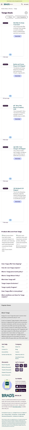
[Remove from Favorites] (10, 55)
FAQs (3, 347)
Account (26, 4)
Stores (10, 8)
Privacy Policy (8, 414)
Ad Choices (14, 414)
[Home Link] (8, 4)
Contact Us (5, 349)
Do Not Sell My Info (7, 354)
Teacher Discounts (6, 370)
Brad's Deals (4, 8)
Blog (16, 349)
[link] (8, 246)
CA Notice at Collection (18, 416)
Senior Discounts (6, 375)
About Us (17, 347)
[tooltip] (26, 12)
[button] (14, 264)
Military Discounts (6, 367)
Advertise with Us (19, 354)
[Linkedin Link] (21, 370)
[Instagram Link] (25, 365)
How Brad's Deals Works (19, 357)
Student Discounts (6, 372)
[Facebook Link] (17, 365)
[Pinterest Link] (17, 370)
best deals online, (17, 407)
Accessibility (5, 352)
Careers (17, 352)
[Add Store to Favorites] (26, 12)
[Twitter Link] (21, 365)
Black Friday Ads (6, 364)
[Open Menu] (1, 4)
